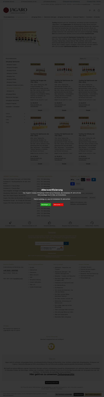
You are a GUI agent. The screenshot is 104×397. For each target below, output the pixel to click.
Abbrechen (57, 204)
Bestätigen (44, 204)
